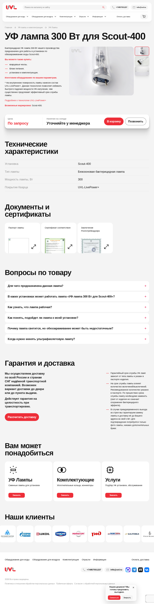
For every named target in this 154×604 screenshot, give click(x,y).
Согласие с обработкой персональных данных (94, 584)
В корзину (114, 121)
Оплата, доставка (123, 17)
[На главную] (11, 7)
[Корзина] (144, 16)
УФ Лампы (53, 27)
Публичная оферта (64, 584)
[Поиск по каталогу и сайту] (65, 7)
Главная (8, 27)
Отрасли (86, 559)
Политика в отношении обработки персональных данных (30, 584)
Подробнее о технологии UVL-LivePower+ (25, 100)
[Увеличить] (101, 71)
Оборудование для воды (17, 559)
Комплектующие (71, 559)
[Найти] (103, 7)
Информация (99, 559)
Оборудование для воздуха (46, 559)
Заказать (17, 495)
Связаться (114, 598)
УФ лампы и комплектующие (30, 27)
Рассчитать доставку (22, 417)
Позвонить (135, 121)
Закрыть (127, 598)
